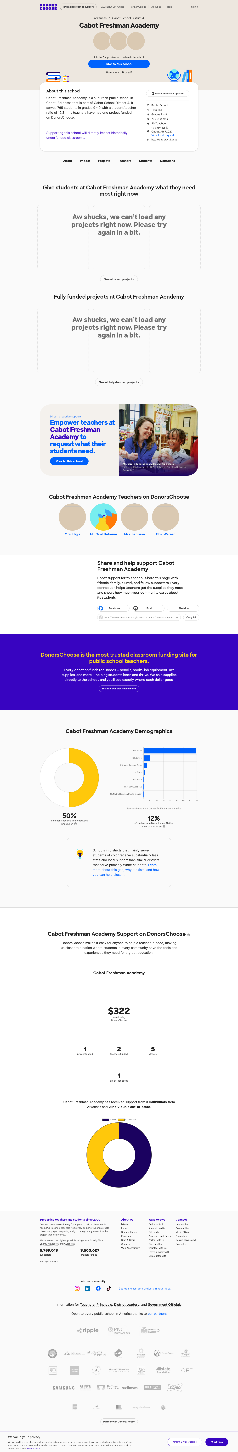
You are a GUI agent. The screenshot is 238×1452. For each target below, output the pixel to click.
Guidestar (69, 1243)
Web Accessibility (130, 1248)
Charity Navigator (49, 1243)
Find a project (155, 1224)
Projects (104, 161)
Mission (125, 1224)
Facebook (114, 608)
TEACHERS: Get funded (112, 6)
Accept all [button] (217, 1441)
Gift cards (153, 1232)
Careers (125, 1244)
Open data (181, 1236)
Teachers (124, 161)
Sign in (194, 6)
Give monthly (155, 1244)
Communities (182, 1228)
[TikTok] (108, 1288)
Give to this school (119, 64)
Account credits (156, 1228)
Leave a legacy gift (158, 1252)
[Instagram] (77, 1288)
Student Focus (128, 1232)
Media (179, 1232)
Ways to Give (156, 1219)
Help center (182, 1224)
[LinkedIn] (87, 1288)
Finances (126, 1236)
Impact (85, 161)
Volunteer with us (157, 1248)
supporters (49, 1252)
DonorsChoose (48, 7)
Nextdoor (184, 608)
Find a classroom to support (78, 6)
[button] (148, 617)
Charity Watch (97, 1240)
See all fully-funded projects (119, 382)
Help (169, 6)
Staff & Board (128, 1240)
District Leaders (126, 1305)
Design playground (186, 1240)
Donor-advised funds (159, 1236)
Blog (186, 1232)
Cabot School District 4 (128, 18)
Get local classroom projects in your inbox (145, 1288)
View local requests (163, 135)
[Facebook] (98, 1288)
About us (156, 6)
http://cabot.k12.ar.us (164, 139)
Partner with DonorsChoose (119, 1421)
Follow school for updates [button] (169, 93)
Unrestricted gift (157, 1255)
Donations (167, 161)
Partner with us (138, 6)
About (67, 161)
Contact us (181, 1244)
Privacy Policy (33, 1448)
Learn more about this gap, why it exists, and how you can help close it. (126, 870)
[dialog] (119, 1442)
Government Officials (164, 1305)
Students (145, 161)
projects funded (89, 1252)
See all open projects (119, 279)
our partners (157, 1314)
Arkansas (100, 18)
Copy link (191, 617)
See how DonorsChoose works (119, 688)
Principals (104, 1305)
